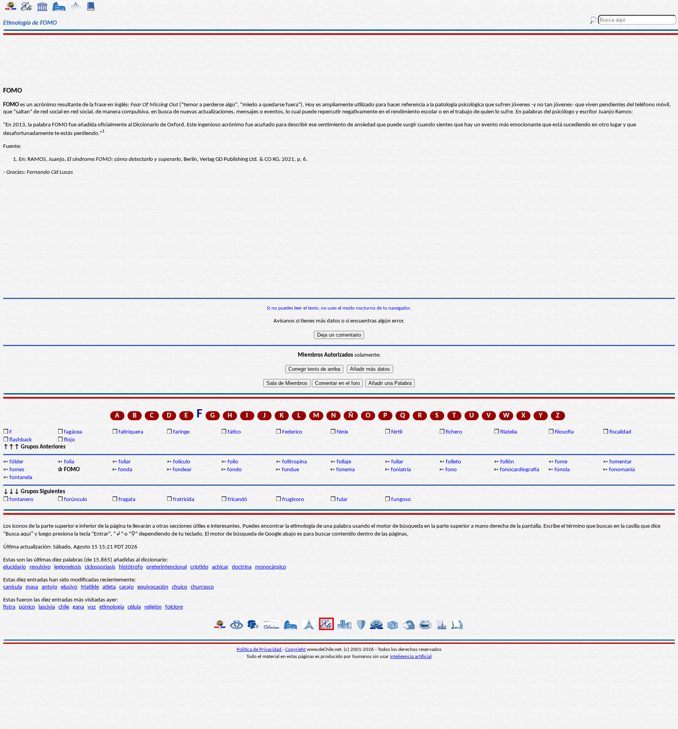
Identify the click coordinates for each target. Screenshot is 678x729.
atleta (109, 587)
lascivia (46, 607)
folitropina (294, 462)
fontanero (21, 500)
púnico (27, 607)
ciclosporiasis (100, 567)
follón (507, 462)
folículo (181, 462)
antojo (49, 587)
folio (233, 462)
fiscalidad (620, 432)
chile (63, 607)
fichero (454, 432)
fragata (126, 500)
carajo (126, 587)
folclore (174, 607)
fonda (125, 470)
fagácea (73, 432)
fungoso (401, 500)
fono (451, 470)
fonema (345, 470)
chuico (179, 587)
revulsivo (40, 567)
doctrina (242, 567)
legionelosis (67, 567)
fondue (290, 470)
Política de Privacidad (259, 649)
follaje (344, 462)
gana (78, 607)
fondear (182, 470)
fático (234, 432)
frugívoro (293, 500)
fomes (16, 470)
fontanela (20, 478)
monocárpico (270, 567)
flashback (20, 440)
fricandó (237, 500)
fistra (9, 607)
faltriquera (130, 432)
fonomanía (622, 470)
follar (397, 462)
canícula (12, 587)
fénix (342, 432)
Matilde (90, 587)
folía (69, 462)
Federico (292, 432)
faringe (181, 432)
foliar (124, 462)
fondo (234, 470)
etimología (111, 607)
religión (153, 607)
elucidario (14, 567)
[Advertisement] (339, 59)
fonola (562, 470)
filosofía (564, 432)
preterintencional (166, 567)
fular (342, 500)
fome (561, 462)
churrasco (202, 587)
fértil (396, 432)
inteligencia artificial (411, 656)
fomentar (620, 462)
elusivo (69, 587)
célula (134, 607)
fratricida (183, 500)
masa (32, 587)
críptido (199, 567)
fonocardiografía (519, 470)
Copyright (295, 649)
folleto (453, 462)
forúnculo (75, 500)
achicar (220, 567)
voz (91, 607)
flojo (69, 440)
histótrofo (131, 567)
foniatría (401, 470)
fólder (16, 462)
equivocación (152, 587)
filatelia (508, 432)
